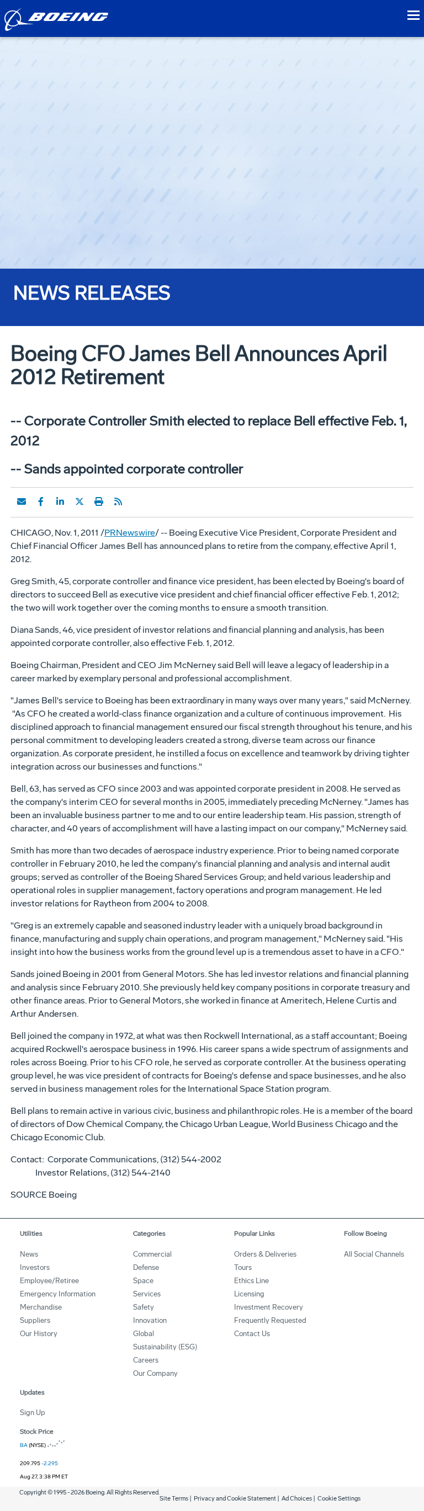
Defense (146, 1267)
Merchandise (41, 1307)
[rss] (118, 501)
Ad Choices (297, 1498)
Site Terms (174, 1498)
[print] (99, 501)
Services (147, 1294)
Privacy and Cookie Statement (235, 1498)
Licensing (249, 1294)
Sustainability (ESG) (165, 1347)
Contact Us (252, 1334)
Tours (243, 1267)
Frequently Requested (270, 1320)
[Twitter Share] (79, 501)
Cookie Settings (339, 1498)
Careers (145, 1360)
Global (143, 1334)
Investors (35, 1267)
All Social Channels (374, 1254)
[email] (21, 501)
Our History (38, 1334)
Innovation (150, 1320)
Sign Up (32, 1412)
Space (143, 1281)
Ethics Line (251, 1281)
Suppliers (35, 1320)
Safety (143, 1307)
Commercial (152, 1254)
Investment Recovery (268, 1307)
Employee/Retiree (49, 1281)
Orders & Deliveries (265, 1254)
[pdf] (137, 501)
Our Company (155, 1373)
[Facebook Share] (41, 501)
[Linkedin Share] (60, 501)
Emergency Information (58, 1294)
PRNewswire (129, 532)
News (29, 1254)
